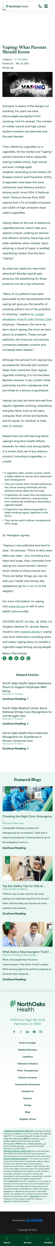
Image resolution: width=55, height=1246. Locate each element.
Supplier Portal (27, 1119)
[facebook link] (14, 1031)
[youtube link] (34, 1031)
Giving (27, 1105)
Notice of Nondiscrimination (15, 1158)
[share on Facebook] (4, 658)
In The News (21, 59)
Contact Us (28, 1091)
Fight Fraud (34, 1196)
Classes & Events (27, 1077)
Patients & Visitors (27, 1063)
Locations (27, 1056)
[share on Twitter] (10, 658)
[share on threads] (28, 658)
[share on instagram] (22, 658)
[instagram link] (40, 1031)
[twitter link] (21, 1031)
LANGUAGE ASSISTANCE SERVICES (18, 1131)
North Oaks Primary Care (35, 319)
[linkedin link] (27, 1031)
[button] (45, 6)
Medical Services (27, 1050)
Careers (27, 1098)
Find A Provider (27, 1043)
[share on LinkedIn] (16, 658)
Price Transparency (27, 1070)
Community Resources (27, 1084)
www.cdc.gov (16, 606)
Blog (27, 1112)
